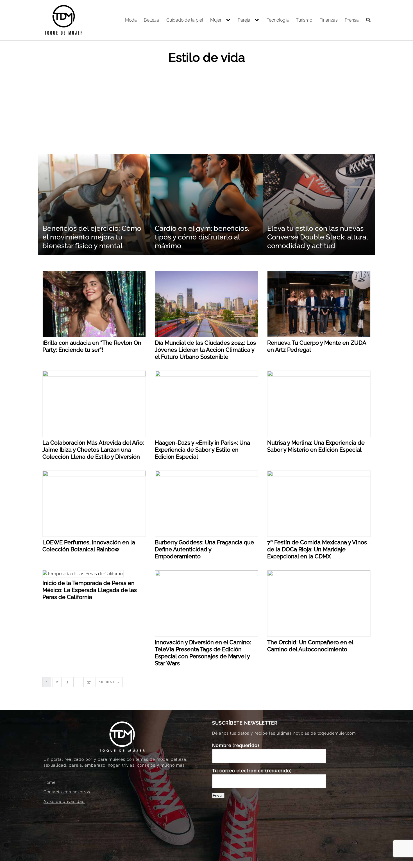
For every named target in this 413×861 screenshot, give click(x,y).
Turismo (304, 20)
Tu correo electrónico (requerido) (252, 770)
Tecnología (278, 20)
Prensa (352, 20)
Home (50, 782)
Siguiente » (109, 682)
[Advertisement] (206, 111)
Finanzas (328, 20)
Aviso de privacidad (64, 801)
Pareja (244, 20)
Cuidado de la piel (184, 20)
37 (88, 682)
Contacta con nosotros (67, 792)
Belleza (151, 20)
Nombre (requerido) (235, 745)
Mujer (215, 20)
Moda (131, 20)
